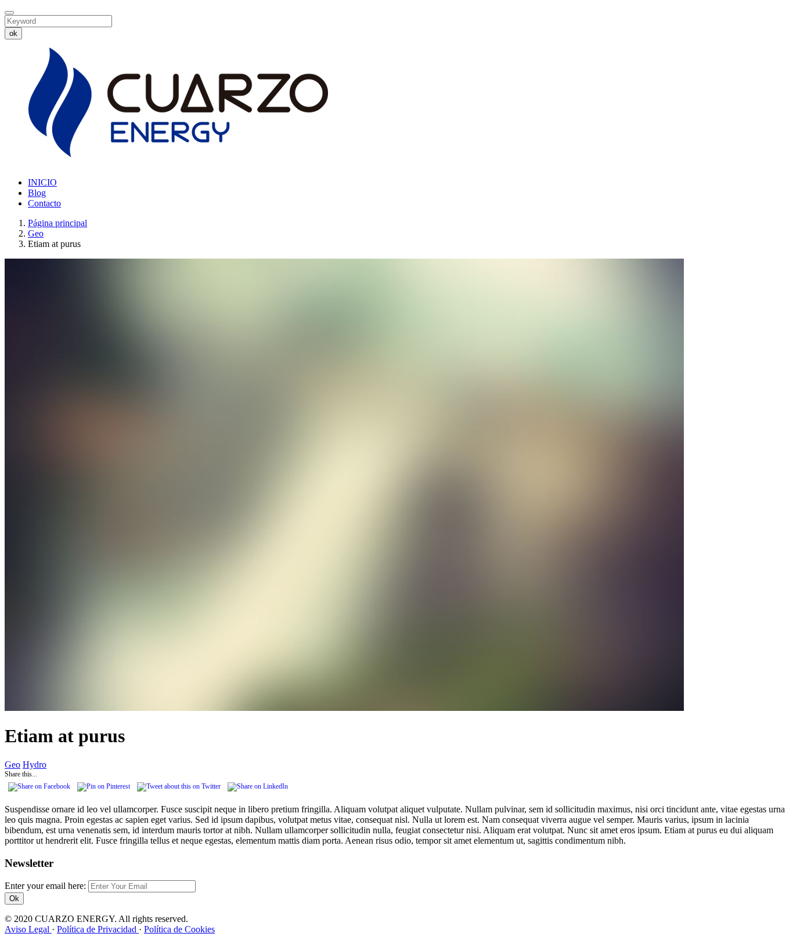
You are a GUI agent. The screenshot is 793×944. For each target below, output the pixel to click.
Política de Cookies (179, 929)
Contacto (44, 203)
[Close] (9, 12)
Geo (36, 233)
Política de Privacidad (98, 929)
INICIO (42, 182)
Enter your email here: (46, 886)
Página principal (57, 223)
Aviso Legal (28, 929)
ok (13, 33)
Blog (37, 193)
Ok (14, 898)
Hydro (34, 764)
